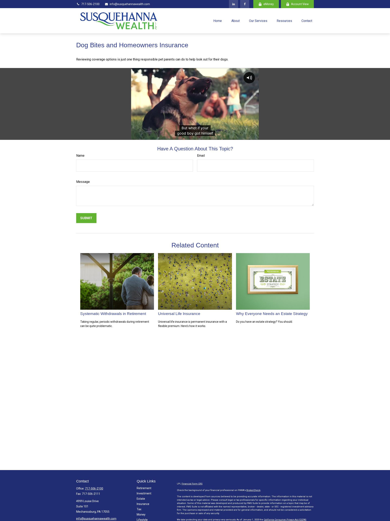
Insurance (143, 504)
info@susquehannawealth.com (130, 4)
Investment (144, 493)
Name (80, 155)
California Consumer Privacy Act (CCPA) (285, 519)
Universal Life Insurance (179, 314)
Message (83, 182)
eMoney (268, 4)
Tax (139, 509)
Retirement (144, 488)
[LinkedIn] (233, 4)
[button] (217, 20)
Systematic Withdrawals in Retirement (113, 314)
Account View (300, 4)
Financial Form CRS (192, 483)
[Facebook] (244, 4)
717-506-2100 (90, 4)
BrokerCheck (253, 490)
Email (201, 155)
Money (141, 514)
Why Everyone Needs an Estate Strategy (272, 314)
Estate (141, 498)
